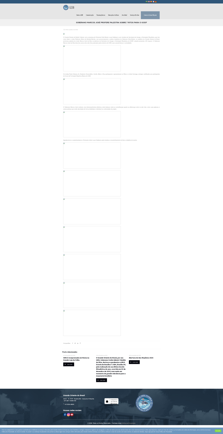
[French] (153, 2)
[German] (156, 2)
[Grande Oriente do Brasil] (68, 7)
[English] (149, 2)
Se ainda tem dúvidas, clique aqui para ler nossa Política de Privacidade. (152, 432)
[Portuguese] (147, 2)
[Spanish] (151, 2)
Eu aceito (218, 431)
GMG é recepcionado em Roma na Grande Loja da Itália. (76, 359)
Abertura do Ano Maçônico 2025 (141, 358)
